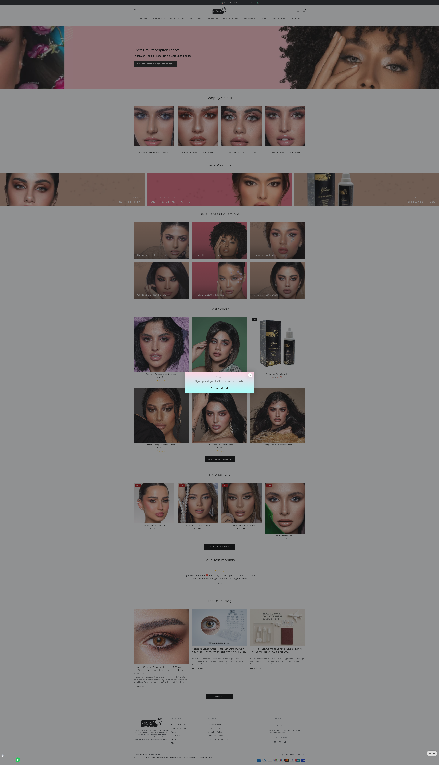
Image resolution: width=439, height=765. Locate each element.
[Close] (250, 375)
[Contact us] (18, 759)
